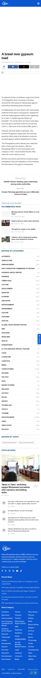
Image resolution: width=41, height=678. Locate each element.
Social (4, 397)
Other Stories (8, 369)
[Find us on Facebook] (2, 571)
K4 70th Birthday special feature (15, 349)
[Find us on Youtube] (17, 571)
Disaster (5, 292)
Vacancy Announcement (26, 442)
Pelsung (5, 373)
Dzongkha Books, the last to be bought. (20, 511)
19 (23, 223)
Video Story (7, 425)
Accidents (6, 256)
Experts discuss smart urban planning (25, 221)
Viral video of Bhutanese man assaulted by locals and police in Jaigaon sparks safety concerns (23, 502)
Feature (5, 313)
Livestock (6, 361)
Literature (6, 357)
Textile (5, 409)
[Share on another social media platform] (34, 66)
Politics (5, 377)
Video (4, 421)
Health (4, 341)
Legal (4, 353)
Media (4, 365)
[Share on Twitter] (24, 66)
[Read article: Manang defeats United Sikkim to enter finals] (6, 214)
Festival (5, 321)
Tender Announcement (9, 442)
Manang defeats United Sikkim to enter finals (25, 213)
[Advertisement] (20, 28)
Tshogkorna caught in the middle (23, 229)
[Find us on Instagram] (13, 571)
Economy (5, 296)
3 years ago (16, 242)
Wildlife (5, 429)
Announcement (8, 264)
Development (7, 288)
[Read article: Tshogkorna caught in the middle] (6, 231)
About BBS (21, 669)
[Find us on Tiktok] (21, 571)
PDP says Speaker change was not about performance (20, 603)
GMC (3, 329)
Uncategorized (8, 417)
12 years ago (17, 232)
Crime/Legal (7, 280)
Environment (7, 309)
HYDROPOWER (7, 345)
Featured (5, 317)
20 (23, 232)
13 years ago (17, 216)
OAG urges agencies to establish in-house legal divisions (20, 587)
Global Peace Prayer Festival (14, 325)
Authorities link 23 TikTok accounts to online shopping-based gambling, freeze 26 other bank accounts (23, 520)
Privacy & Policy (33, 669)
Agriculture (7, 260)
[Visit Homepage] (5, 3)
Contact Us (11, 669)
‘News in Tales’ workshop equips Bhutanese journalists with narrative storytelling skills (16, 488)
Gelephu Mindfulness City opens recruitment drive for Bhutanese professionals (22, 530)
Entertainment (8, 305)
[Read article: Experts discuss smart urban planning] (6, 223)
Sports (5, 401)
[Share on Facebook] (13, 66)
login (8, 203)
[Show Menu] (38, 3)
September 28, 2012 (8, 62)
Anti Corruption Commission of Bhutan (18, 268)
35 (23, 216)
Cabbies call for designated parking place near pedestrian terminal (24, 238)
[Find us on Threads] (9, 571)
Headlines (6, 337)
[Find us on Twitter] (6, 571)
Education (6, 301)
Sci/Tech (5, 393)
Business (5, 276)
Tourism (5, 413)
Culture (5, 284)
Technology (7, 405)
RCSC (4, 381)
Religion (5, 389)
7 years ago (16, 223)
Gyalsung (6, 333)
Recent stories (8, 385)
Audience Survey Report (12, 272)
